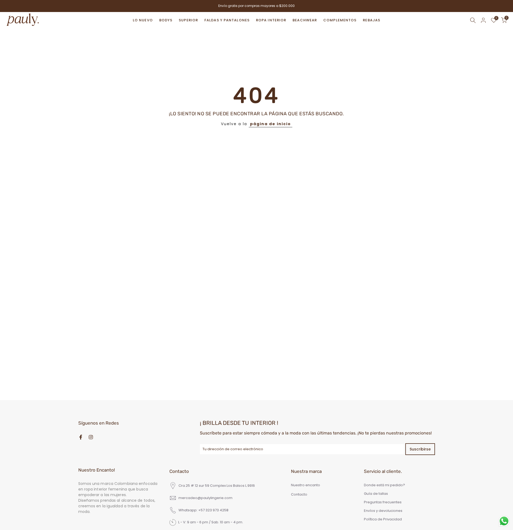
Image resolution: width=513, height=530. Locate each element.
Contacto (299, 494)
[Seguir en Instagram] (90, 437)
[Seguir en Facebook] (80, 437)
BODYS (166, 20)
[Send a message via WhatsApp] (504, 521)
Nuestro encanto (305, 485)
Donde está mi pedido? (384, 485)
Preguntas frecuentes (383, 502)
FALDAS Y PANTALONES (227, 20)
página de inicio (270, 123)
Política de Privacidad (383, 519)
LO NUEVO (143, 20)
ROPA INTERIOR (271, 20)
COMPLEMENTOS (339, 20)
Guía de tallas (376, 493)
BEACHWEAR (305, 20)
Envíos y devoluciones (383, 510)
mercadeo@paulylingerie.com (205, 498)
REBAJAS (371, 20)
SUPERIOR (188, 20)
